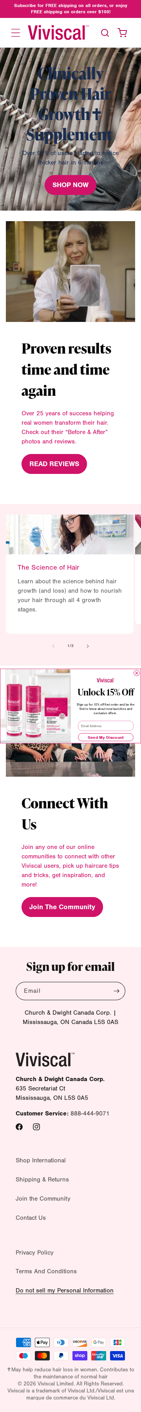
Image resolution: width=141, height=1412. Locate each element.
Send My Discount (106, 737)
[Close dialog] (137, 673)
